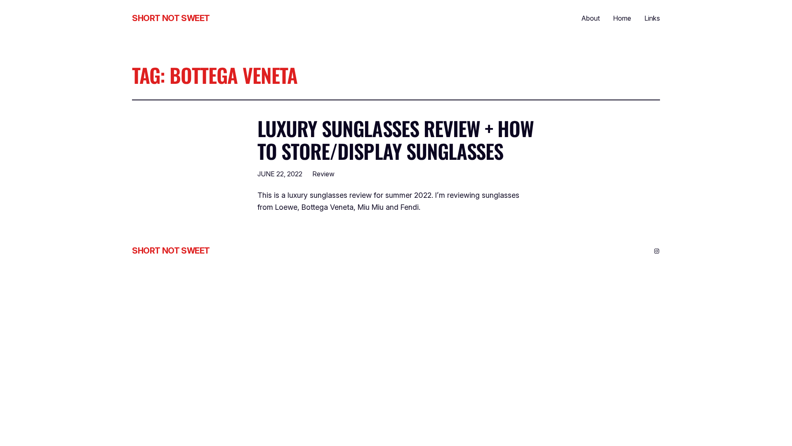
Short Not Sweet (171, 18)
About (591, 18)
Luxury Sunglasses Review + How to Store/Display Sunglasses (395, 139)
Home (622, 18)
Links (652, 18)
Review (323, 174)
